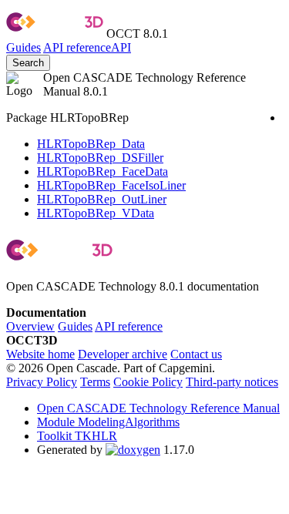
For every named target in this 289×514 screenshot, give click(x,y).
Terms (95, 381)
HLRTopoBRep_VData (95, 213)
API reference (129, 326)
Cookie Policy (148, 381)
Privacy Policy (41, 381)
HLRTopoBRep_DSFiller (100, 157)
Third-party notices (232, 381)
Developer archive (122, 354)
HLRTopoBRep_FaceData (102, 171)
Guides (23, 47)
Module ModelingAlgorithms (108, 421)
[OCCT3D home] (54, 33)
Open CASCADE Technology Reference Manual (158, 408)
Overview (30, 326)
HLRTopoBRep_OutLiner (101, 199)
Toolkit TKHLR (77, 435)
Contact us (196, 354)
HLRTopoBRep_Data (91, 143)
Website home (40, 354)
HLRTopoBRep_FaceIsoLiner (111, 185)
